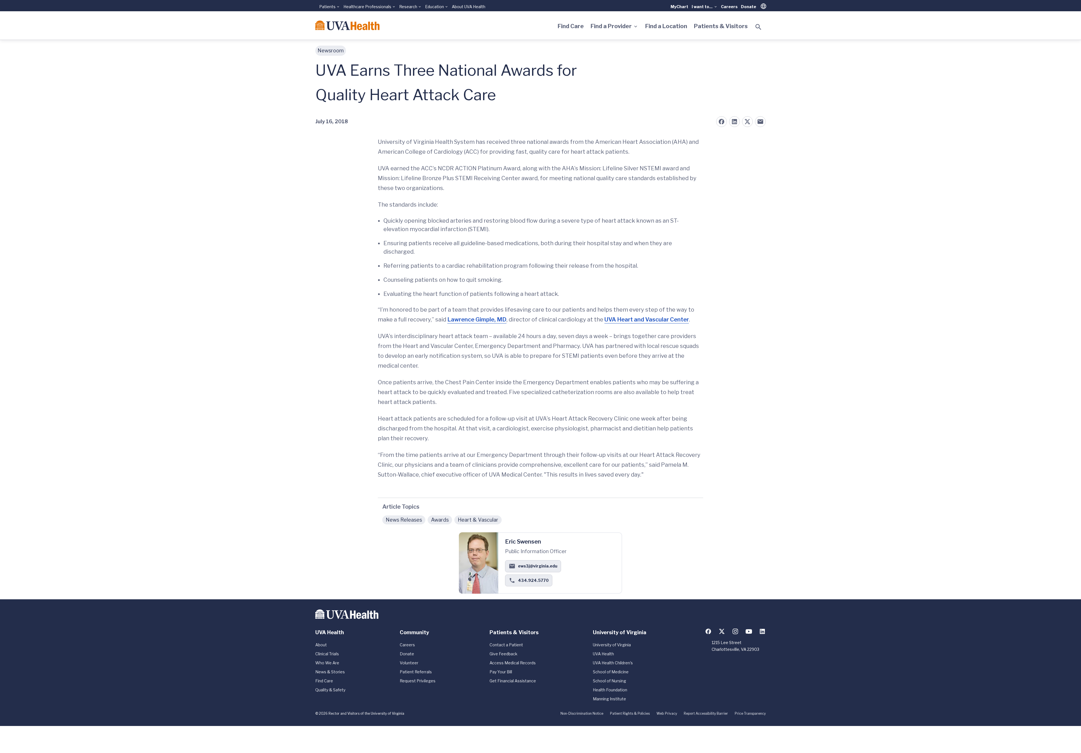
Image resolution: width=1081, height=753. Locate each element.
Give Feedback (503, 653)
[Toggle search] (758, 27)
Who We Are (327, 662)
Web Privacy (666, 713)
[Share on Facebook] (721, 121)
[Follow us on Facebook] (708, 631)
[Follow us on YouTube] (748, 631)
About (321, 644)
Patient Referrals (416, 671)
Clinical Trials (327, 653)
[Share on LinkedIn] (734, 121)
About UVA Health (468, 6)
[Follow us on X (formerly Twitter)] (721, 631)
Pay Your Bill (501, 671)
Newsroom (331, 50)
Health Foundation (610, 689)
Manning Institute (609, 698)
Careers (729, 6)
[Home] (347, 25)
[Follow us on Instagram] (735, 631)
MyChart (679, 6)
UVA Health (603, 653)
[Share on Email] (760, 121)
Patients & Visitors (721, 26)
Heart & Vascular (478, 520)
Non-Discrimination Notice (581, 713)
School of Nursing (609, 680)
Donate (748, 6)
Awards (440, 520)
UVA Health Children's (613, 662)
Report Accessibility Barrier (706, 713)
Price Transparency (750, 713)
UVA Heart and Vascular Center (646, 319)
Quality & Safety (330, 689)
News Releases (404, 520)
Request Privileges (417, 680)
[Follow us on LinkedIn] (762, 631)
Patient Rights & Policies (630, 713)
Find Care (571, 26)
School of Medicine (611, 671)
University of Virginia (612, 644)
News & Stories (330, 671)
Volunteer (409, 662)
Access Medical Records (513, 662)
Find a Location (666, 26)
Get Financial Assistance (513, 680)
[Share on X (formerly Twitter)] (747, 121)
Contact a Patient (506, 644)
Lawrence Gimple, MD (476, 319)
